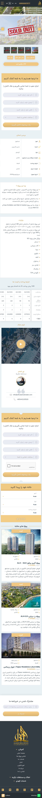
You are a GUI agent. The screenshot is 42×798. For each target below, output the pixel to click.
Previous (39, 29)
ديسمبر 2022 (14, 663)
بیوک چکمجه (14, 610)
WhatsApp (34, 795)
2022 (36, 559)
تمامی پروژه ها (21, 756)
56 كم (15, 559)
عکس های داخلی (19, 58)
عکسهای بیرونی (30, 58)
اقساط (36, 663)
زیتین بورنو (14, 660)
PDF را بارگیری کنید (21, 64)
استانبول (36, 556)
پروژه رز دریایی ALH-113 (30, 616)
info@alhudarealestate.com (22, 394)
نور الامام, (21, 371)
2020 (36, 612)
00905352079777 (24, 3)
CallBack (7, 795)
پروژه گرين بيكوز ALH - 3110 (28, 563)
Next (2, 29)
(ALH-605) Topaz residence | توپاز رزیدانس (22, 666)
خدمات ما (21, 759)
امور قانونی (21, 765)
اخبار (21, 762)
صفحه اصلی (21, 753)
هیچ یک (15, 556)
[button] (21, 117)
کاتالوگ (28, 9)
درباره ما (21, 768)
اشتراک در (21, 713)
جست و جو (21, 518)
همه (34, 496)
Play (21, 344)
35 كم (15, 612)
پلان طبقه (10, 58)
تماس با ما (21, 771)
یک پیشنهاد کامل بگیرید (21, 124)
